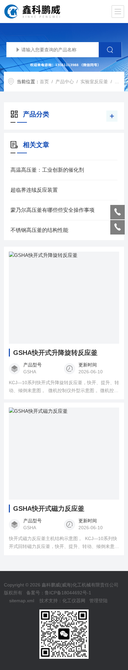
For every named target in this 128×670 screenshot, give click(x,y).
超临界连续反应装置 (34, 190)
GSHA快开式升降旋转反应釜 (55, 352)
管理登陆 (98, 600)
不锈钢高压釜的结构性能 (39, 230)
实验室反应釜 (94, 81)
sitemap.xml (21, 600)
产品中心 (64, 81)
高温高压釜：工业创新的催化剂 (47, 170)
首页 (44, 81)
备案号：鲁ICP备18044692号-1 (58, 592)
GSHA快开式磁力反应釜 (48, 508)
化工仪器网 (73, 600)
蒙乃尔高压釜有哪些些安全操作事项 (53, 210)
